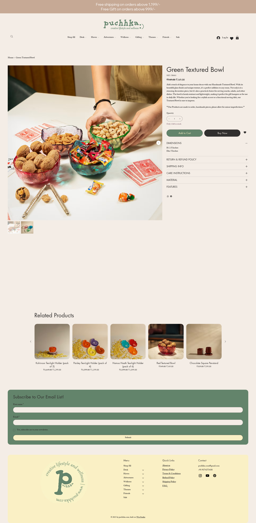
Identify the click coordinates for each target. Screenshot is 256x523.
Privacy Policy (168, 470)
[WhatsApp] (168, 196)
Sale (125, 498)
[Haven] (143, 474)
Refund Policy (168, 478)
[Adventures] (143, 478)
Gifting (126, 486)
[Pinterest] (215, 476)
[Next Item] (158, 143)
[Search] (13, 36)
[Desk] (143, 470)
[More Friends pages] (170, 37)
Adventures (128, 478)
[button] (237, 37)
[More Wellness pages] (130, 37)
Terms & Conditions (171, 474)
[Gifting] (143, 486)
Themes (127, 490)
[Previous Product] (30, 341)
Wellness (127, 482)
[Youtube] (207, 476)
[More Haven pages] (98, 37)
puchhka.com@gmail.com (208, 466)
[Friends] (143, 494)
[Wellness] (143, 482)
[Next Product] (225, 341)
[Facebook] (171, 196)
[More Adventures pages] (115, 37)
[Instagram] (200, 476)
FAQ (164, 486)
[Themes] (143, 490)
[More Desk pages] (85, 37)
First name (18, 404)
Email (16, 417)
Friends (126, 494)
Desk (125, 470)
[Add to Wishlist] (245, 132)
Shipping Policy (169, 482)
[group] (128, 348)
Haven (126, 474)
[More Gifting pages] (143, 37)
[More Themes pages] (157, 37)
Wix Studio (140, 517)
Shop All (127, 466)
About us (166, 466)
